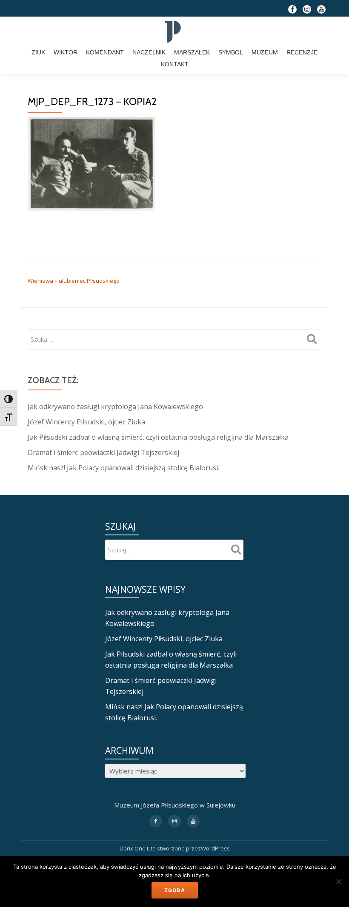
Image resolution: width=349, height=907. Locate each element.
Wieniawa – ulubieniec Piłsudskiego (74, 280)
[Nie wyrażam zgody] (338, 881)
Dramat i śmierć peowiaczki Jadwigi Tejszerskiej (103, 452)
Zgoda (174, 890)
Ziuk (38, 52)
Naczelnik (149, 52)
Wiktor (65, 52)
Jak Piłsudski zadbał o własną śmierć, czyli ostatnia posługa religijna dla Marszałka (158, 437)
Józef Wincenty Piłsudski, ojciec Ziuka (86, 421)
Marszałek (192, 52)
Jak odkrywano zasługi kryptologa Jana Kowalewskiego (115, 406)
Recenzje (302, 52)
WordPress (215, 848)
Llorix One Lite (138, 848)
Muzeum (265, 52)
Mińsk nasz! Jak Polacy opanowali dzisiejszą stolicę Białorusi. (123, 467)
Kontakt (175, 64)
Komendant (105, 52)
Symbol (230, 52)
